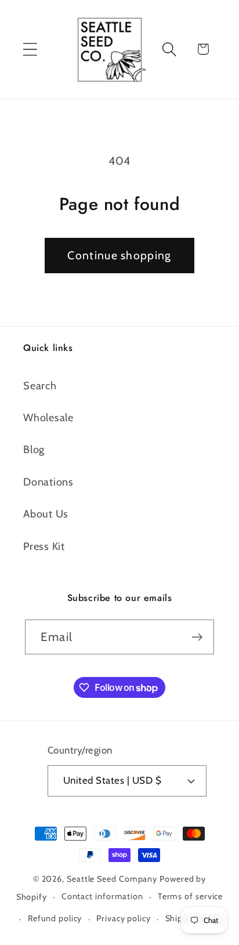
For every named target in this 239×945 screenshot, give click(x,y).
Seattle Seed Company (112, 879)
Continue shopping (119, 255)
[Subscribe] (196, 637)
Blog (34, 449)
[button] (29, 49)
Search (40, 385)
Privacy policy (123, 918)
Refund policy (55, 918)
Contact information (102, 896)
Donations (48, 481)
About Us (45, 513)
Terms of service (190, 896)
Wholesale (48, 417)
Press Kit (44, 546)
